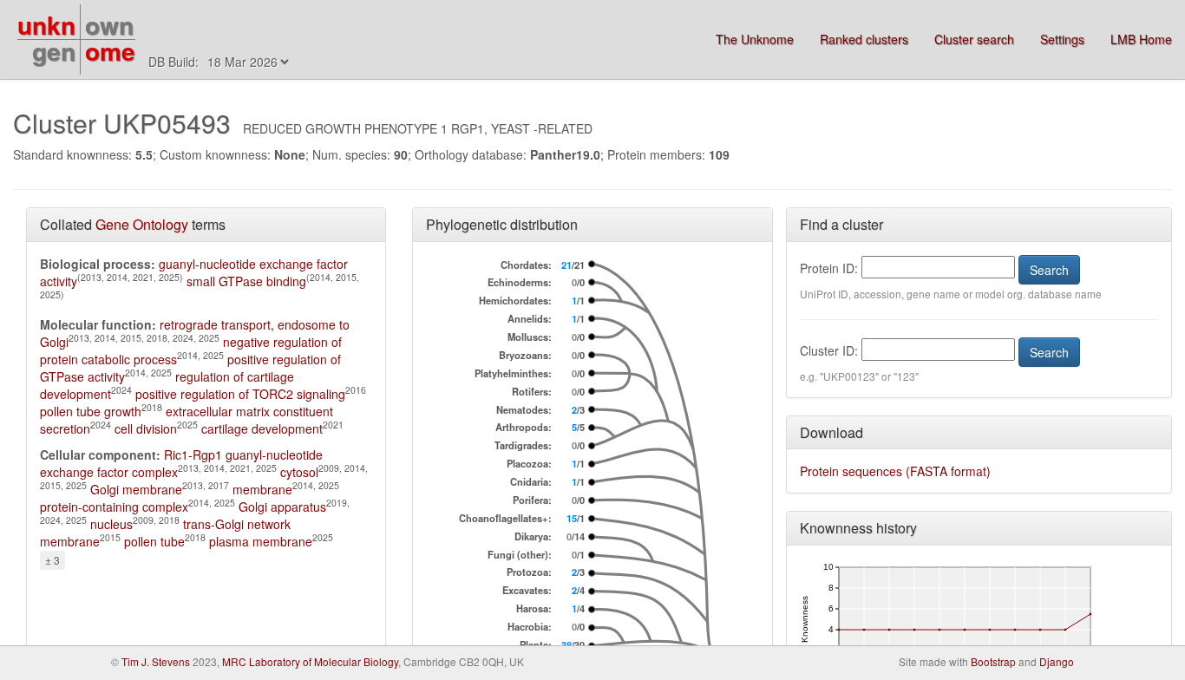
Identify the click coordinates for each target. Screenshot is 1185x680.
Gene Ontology (141, 224)
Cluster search (974, 39)
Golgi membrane (136, 489)
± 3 (52, 559)
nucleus (111, 524)
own (109, 24)
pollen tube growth (90, 411)
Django (1056, 661)
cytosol (299, 472)
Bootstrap (993, 661)
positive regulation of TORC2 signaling (240, 393)
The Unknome (755, 39)
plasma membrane (260, 541)
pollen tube (154, 541)
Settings (1062, 39)
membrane (262, 489)
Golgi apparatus (282, 506)
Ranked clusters (864, 39)
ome (110, 51)
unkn (46, 24)
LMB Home (1141, 39)
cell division (146, 428)
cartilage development (262, 428)
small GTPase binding (246, 281)
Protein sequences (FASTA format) (895, 471)
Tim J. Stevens (155, 661)
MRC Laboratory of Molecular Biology (310, 661)
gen (53, 51)
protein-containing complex (114, 506)
